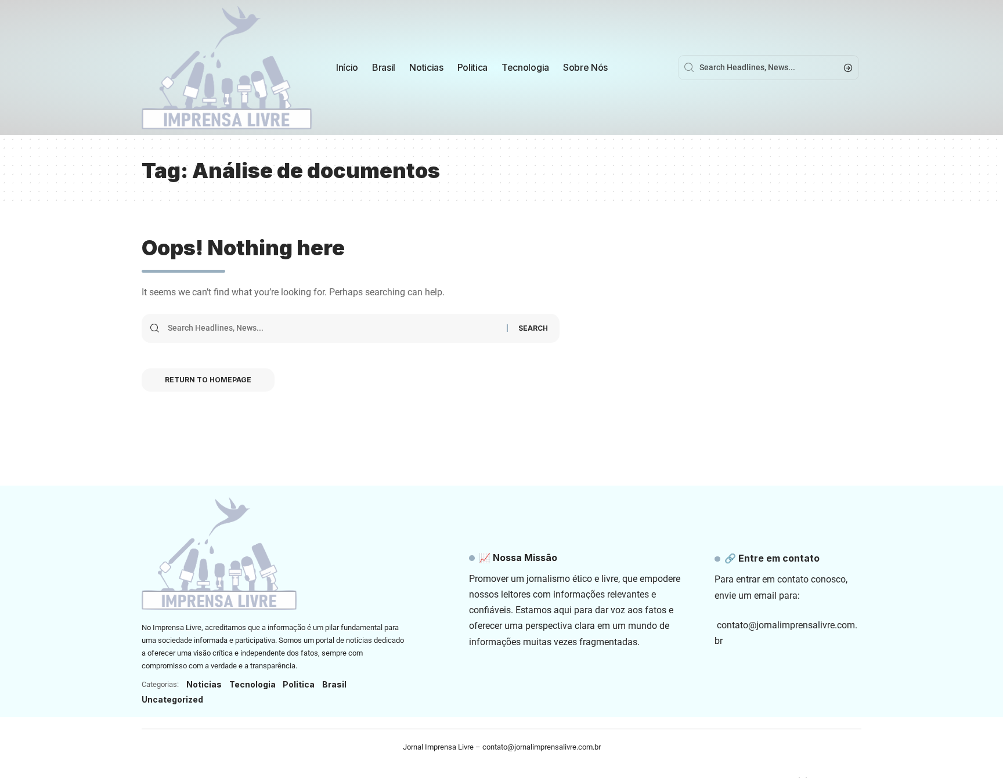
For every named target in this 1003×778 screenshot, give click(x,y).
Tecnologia (252, 684)
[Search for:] (333, 328)
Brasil (334, 684)
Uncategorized (172, 699)
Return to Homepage (208, 379)
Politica (299, 684)
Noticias (204, 684)
